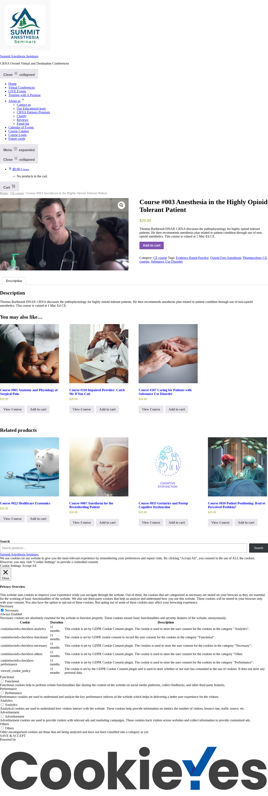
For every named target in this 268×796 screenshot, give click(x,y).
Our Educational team (31, 108)
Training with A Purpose (24, 95)
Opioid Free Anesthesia (225, 258)
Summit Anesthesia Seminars (19, 56)
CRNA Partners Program (33, 112)
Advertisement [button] (9, 712)
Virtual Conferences (21, 87)
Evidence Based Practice (192, 258)
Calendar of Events (21, 127)
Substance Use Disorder (167, 261)
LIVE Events (17, 91)
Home (12, 84)
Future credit (16, 138)
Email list (23, 123)
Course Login (17, 135)
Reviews (22, 120)
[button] (121, 205)
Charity (22, 116)
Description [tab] (14, 281)
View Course (12, 409)
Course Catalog (18, 131)
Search (5, 541)
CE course (17, 193)
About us (14, 101)
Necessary (12, 610)
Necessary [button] (7, 606)
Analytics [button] (6, 700)
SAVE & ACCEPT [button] (13, 736)
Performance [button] (8, 689)
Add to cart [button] (38, 409)
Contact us (24, 104)
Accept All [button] (29, 565)
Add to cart (151, 245)
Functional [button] (7, 677)
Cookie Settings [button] (10, 565)
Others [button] (4, 724)
